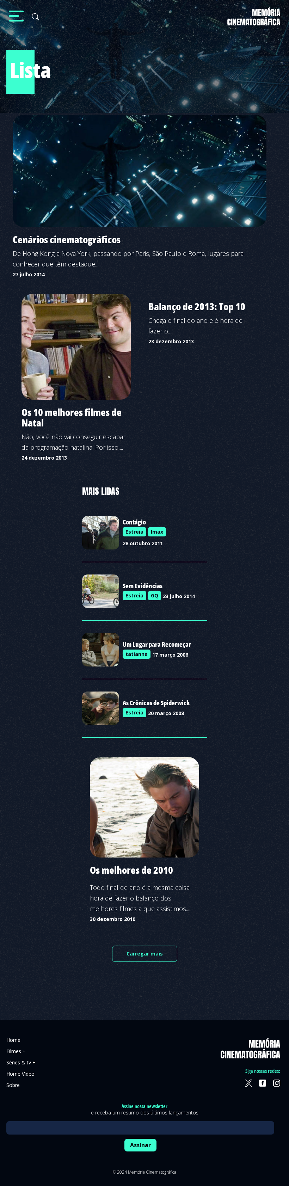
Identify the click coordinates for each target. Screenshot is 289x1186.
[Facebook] (262, 1083)
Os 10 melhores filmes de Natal (71, 417)
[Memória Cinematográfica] (253, 21)
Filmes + (16, 1051)
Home (13, 1040)
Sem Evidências (142, 586)
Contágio (134, 522)
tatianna (136, 654)
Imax (157, 531)
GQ (154, 595)
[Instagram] (276, 1083)
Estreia (134, 531)
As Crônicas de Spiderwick (156, 703)
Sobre (13, 1085)
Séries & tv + (21, 1062)
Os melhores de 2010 (131, 870)
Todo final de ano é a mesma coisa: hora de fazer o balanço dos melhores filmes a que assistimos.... (140, 898)
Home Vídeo (20, 1073)
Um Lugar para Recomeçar (157, 644)
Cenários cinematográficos (67, 239)
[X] (248, 1083)
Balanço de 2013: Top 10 (196, 306)
